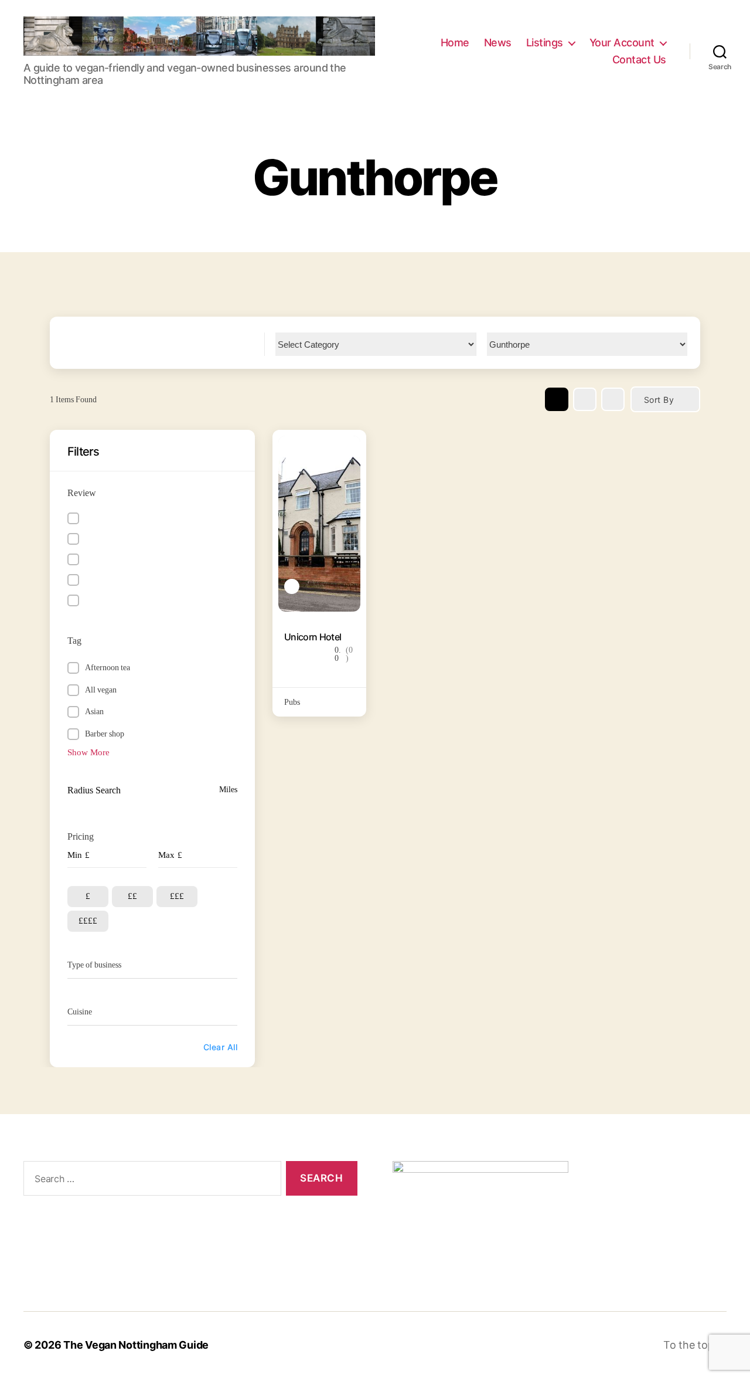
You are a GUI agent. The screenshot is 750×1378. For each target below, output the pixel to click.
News (498, 42)
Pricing (80, 837)
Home (455, 42)
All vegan (101, 690)
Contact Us (639, 59)
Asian (94, 712)
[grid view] (556, 399)
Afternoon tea (107, 668)
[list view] (584, 399)
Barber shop (104, 734)
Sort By (659, 400)
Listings (544, 42)
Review (81, 493)
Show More (88, 752)
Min (74, 855)
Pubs (292, 702)
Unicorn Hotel (312, 637)
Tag (74, 641)
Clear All (220, 1047)
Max (166, 855)
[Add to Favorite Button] (345, 450)
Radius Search (94, 790)
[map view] (613, 399)
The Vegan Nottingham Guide (136, 1345)
